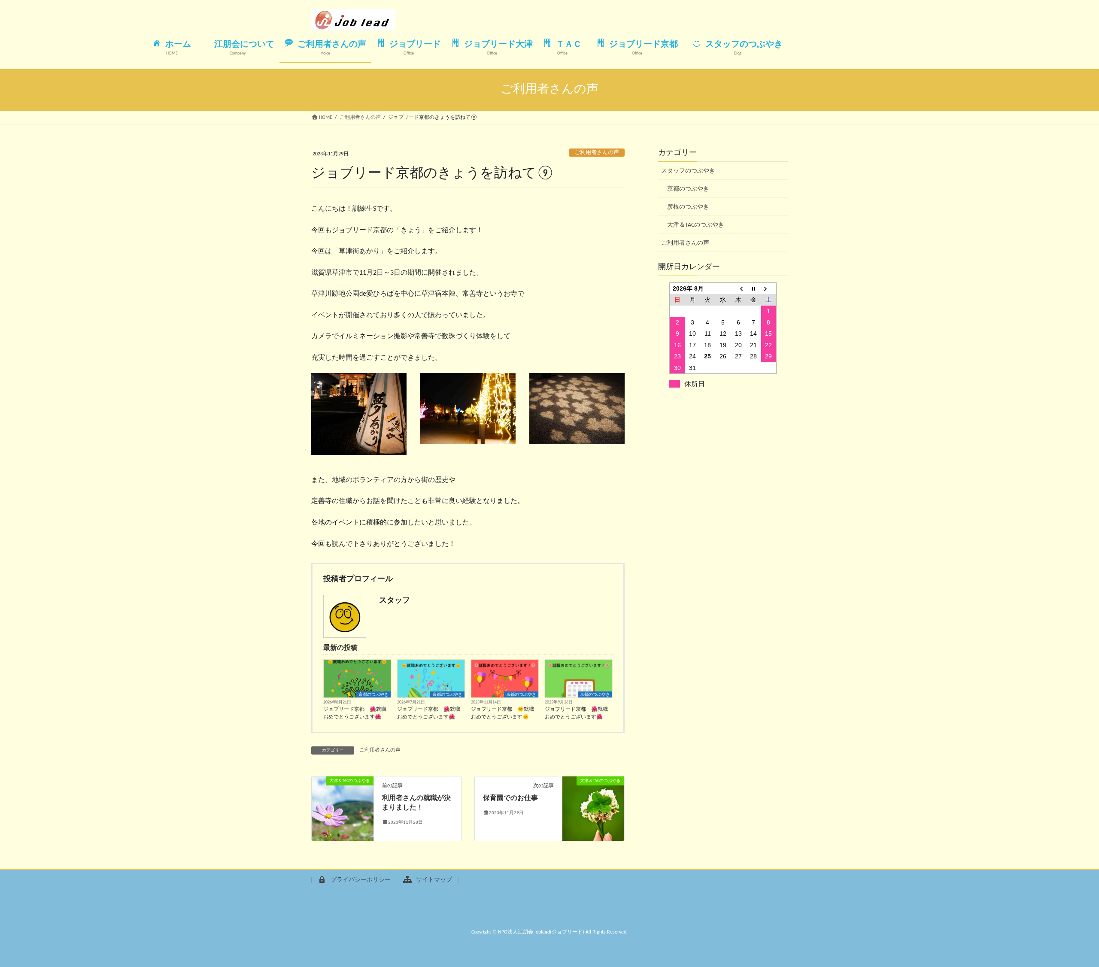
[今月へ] (753, 288)
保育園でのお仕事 (510, 798)
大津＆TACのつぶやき (695, 225)
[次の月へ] (769, 288)
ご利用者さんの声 (596, 152)
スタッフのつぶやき (688, 171)
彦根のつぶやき (688, 207)
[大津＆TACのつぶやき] (342, 808)
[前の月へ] (738, 288)
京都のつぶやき (373, 694)
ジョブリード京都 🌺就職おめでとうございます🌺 (354, 713)
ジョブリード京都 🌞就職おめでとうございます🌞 (502, 713)
